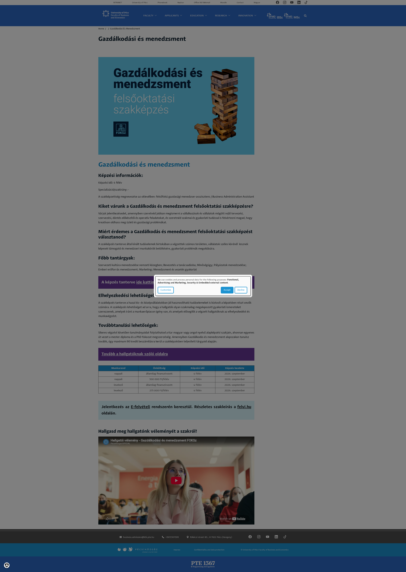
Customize (165, 290)
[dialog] (203, 286)
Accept (227, 290)
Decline (240, 290)
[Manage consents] (7, 565)
